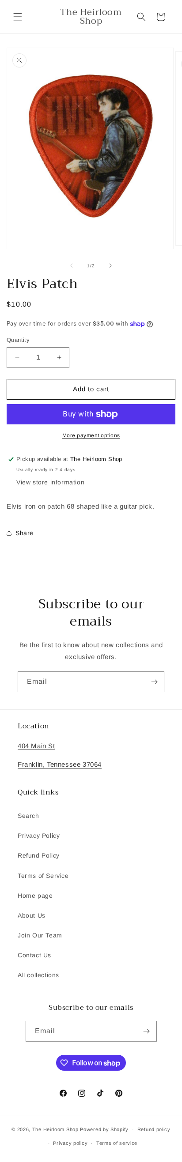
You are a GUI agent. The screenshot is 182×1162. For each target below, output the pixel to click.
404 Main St (36, 746)
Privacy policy (70, 1143)
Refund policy (154, 1129)
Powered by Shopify (104, 1129)
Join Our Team (40, 935)
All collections (38, 974)
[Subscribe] (154, 681)
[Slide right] (110, 265)
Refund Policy (39, 855)
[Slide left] (71, 265)
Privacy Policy (39, 835)
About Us (32, 915)
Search (28, 815)
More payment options (91, 435)
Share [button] (24, 532)
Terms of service (116, 1143)
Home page (35, 895)
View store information (50, 482)
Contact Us (34, 955)
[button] (17, 16)
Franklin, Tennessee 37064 (60, 764)
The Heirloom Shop (55, 1129)
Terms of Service (43, 875)
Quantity (18, 340)
